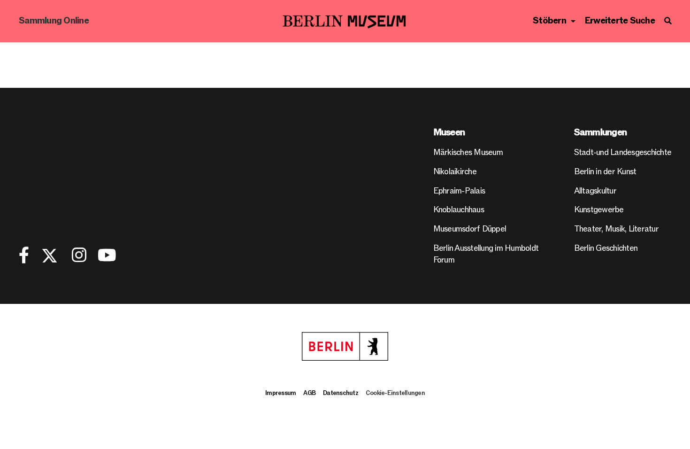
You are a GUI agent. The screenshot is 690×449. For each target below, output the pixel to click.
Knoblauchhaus (458, 209)
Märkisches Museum (468, 152)
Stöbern (549, 21)
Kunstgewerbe (599, 209)
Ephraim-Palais (459, 191)
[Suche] (667, 21)
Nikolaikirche (454, 171)
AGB (309, 393)
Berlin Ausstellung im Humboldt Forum (486, 254)
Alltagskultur (595, 191)
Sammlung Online (54, 21)
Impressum (280, 393)
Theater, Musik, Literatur (616, 229)
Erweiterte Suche (620, 21)
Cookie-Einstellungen (395, 393)
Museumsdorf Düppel (469, 229)
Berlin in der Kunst (605, 171)
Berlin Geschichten (606, 248)
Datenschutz (340, 393)
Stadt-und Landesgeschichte (623, 152)
